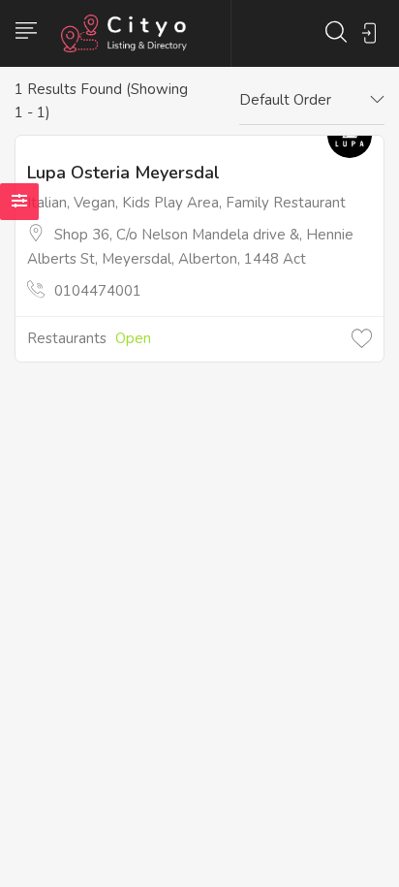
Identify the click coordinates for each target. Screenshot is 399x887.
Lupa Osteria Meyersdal (123, 172)
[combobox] (311, 101)
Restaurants (67, 338)
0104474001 (97, 291)
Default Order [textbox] (285, 100)
